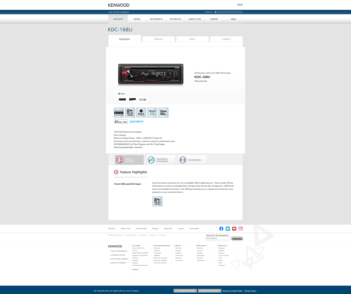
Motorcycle (222, 246)
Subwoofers (157, 253)
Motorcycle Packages (160, 258)
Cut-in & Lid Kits (223, 255)
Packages (221, 248)
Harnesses (221, 265)
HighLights (124, 39)
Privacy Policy (141, 229)
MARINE (137, 19)
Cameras (135, 258)
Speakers (157, 250)
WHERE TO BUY (194, 19)
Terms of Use (126, 229)
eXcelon (135, 250)
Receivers (152, 235)
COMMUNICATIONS (118, 255)
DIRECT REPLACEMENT (140, 253)
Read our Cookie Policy (232, 291)
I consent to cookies (185, 291)
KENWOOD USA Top (114, 235)
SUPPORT (213, 19)
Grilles (220, 263)
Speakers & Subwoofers (140, 265)
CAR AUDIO (118, 19)
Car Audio (143, 235)
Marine (178, 246)
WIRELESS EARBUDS (118, 263)
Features (158, 39)
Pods (220, 258)
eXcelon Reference (138, 248)
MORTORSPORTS (156, 19)
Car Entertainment (130, 235)
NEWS (233, 19)
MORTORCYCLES (175, 19)
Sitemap (155, 229)
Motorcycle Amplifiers (160, 260)
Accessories (179, 260)
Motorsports (201, 246)
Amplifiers (135, 263)
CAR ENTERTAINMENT (119, 251)
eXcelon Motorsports (162, 246)
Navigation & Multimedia (140, 255)
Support (226, 39)
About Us (209, 12)
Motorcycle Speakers (160, 263)
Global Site (168, 229)
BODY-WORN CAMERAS (119, 259)
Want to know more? (210, 291)
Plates (220, 260)
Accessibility (194, 229)
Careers (181, 229)
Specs (192, 39)
